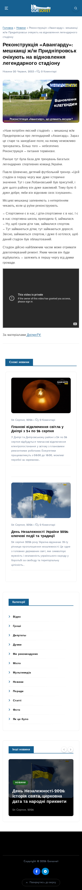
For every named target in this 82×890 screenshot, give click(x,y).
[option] (41, 787)
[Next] (70, 749)
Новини (21, 28)
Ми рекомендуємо (25, 654)
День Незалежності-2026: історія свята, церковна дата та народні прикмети (39, 796)
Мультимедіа (22, 672)
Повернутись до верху (43, 882)
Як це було (20, 719)
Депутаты (19, 635)
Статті (17, 700)
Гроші (17, 626)
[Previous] (64, 749)
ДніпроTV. (33, 335)
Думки (17, 644)
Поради (18, 691)
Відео (17, 616)
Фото (16, 710)
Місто (17, 663)
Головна (8, 28)
